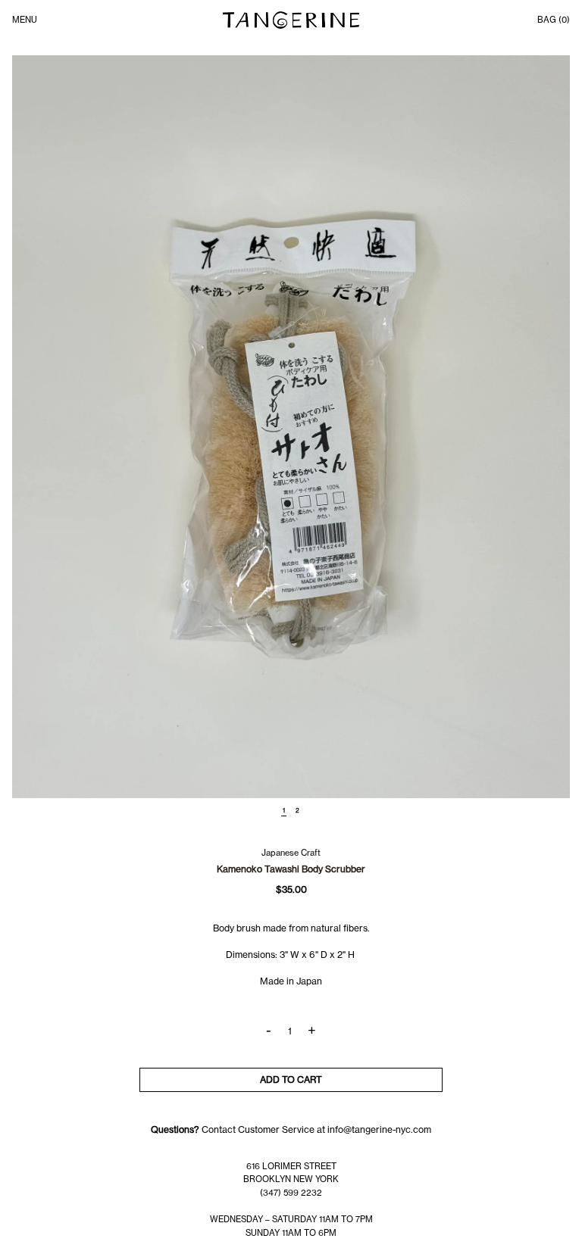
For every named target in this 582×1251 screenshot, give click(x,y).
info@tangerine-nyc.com (379, 1129)
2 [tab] (297, 810)
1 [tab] (284, 810)
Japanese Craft (291, 852)
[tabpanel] (291, 426)
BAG (553, 19)
